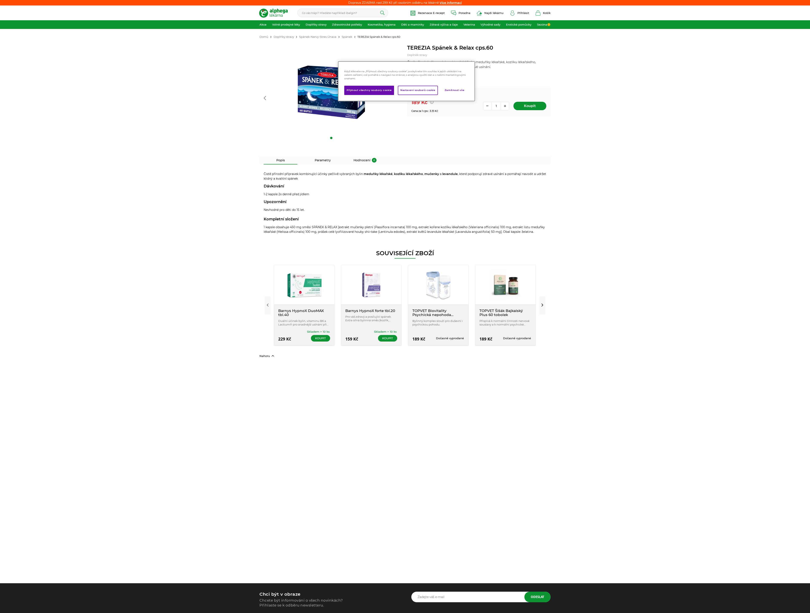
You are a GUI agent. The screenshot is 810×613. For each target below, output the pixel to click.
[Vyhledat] (382, 13)
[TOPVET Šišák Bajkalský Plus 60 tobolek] (505, 284)
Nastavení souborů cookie (417, 90)
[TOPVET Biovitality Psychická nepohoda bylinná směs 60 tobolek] (438, 284)
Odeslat (537, 597)
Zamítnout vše (454, 90)
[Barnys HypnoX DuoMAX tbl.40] (304, 284)
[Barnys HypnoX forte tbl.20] (371, 284)
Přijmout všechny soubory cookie (369, 90)
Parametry (323, 160)
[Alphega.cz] (275, 13)
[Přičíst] (505, 106)
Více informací (451, 3)
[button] (265, 98)
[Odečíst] (487, 106)
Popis (280, 160)
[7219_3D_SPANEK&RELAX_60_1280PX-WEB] (331, 92)
